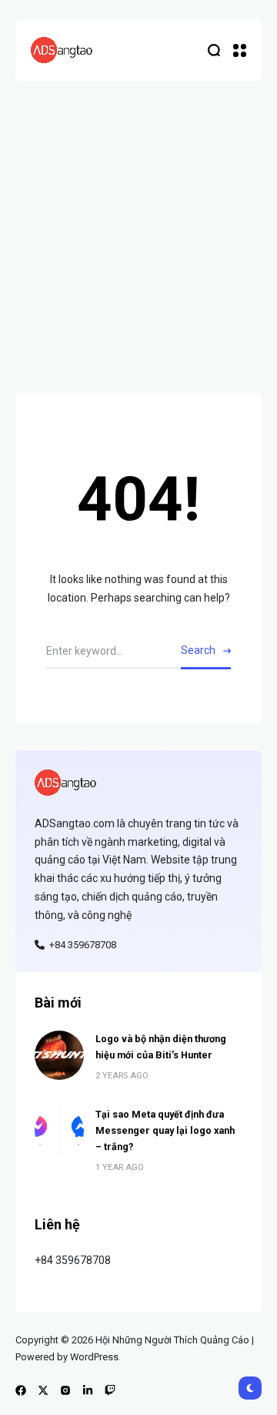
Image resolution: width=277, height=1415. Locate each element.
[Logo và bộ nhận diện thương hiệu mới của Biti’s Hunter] (59, 1055)
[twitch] (110, 1390)
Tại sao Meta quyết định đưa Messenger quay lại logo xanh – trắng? (165, 1130)
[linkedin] (87, 1390)
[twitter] (43, 1390)
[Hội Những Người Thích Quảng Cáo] (61, 50)
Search (198, 650)
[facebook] (20, 1390)
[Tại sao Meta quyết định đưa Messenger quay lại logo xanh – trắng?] (59, 1130)
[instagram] (65, 1390)
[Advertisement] (138, 227)
